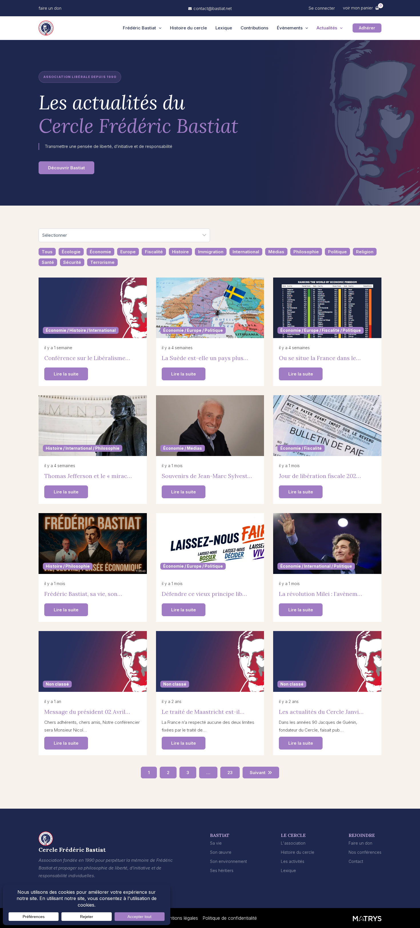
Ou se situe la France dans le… (320, 357)
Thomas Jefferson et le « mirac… (88, 475)
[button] (50, 8)
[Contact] (356, 861)
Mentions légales (180, 918)
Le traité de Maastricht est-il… (203, 711)
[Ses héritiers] (221, 870)
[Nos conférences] (365, 852)
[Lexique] (288, 870)
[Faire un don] (360, 843)
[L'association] (293, 843)
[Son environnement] (228, 861)
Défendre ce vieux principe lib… (204, 593)
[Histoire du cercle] (297, 852)
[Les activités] (292, 861)
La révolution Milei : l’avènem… (320, 593)
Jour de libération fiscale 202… (320, 475)
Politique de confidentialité (230, 918)
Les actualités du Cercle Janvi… (321, 711)
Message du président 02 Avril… (87, 711)
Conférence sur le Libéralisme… (87, 357)
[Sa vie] (216, 843)
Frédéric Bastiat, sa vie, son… (83, 593)
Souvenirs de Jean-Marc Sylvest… (207, 475)
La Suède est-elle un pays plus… (205, 357)
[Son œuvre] (220, 852)
